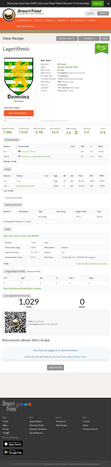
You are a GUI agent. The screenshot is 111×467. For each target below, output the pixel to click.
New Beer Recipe (25, 26)
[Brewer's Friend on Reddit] (29, 405)
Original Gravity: (7, 128)
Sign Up (98, 3)
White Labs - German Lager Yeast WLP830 (21, 236)
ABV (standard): (39, 128)
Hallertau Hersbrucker (26, 186)
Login (90, 13)
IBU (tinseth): (55, 128)
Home (5, 421)
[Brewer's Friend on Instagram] (18, 405)
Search (49, 20)
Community (23, 20)
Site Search (61, 421)
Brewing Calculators (38, 429)
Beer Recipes (61, 425)
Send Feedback (48, 464)
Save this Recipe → (19, 113)
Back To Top (55, 367)
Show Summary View (13, 198)
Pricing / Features (90, 429)
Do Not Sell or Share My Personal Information (83, 464)
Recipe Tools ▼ (67, 38)
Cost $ (103, 128)
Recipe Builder (36, 421)
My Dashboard (36, 433)
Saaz (19, 181)
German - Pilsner (28, 151)
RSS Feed (64, 464)
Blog (5, 425)
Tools (37, 20)
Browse (62, 20)
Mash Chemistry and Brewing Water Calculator (22, 288)
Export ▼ (89, 38)
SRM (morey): (71, 128)
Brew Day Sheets (37, 425)
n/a (103, 132)
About (85, 425)
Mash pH (87, 128)
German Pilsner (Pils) (68, 67)
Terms (57, 464)
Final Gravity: (23, 128)
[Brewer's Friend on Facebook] (22, 405)
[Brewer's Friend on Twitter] (25, 405)
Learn (91, 20)
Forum (6, 429)
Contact (86, 421)
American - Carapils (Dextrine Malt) (36, 156)
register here (79, 356)
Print (105, 38)
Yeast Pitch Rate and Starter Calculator (91, 264)
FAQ (5, 433)
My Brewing (77, 20)
